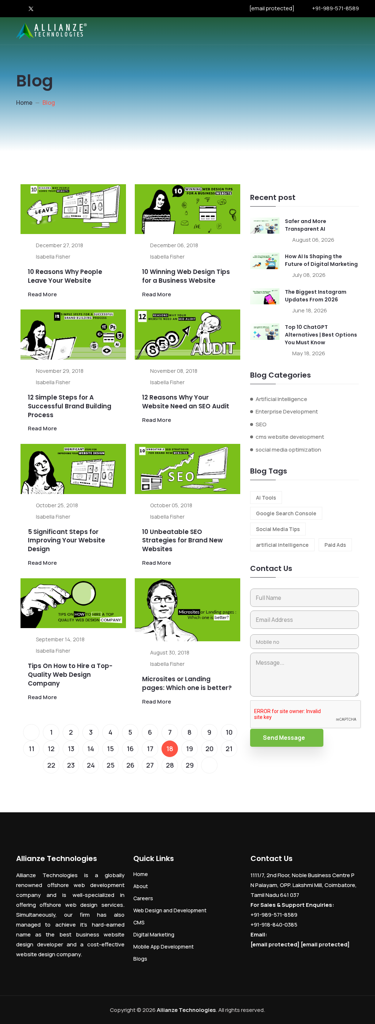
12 (51, 748)
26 (130, 765)
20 (209, 748)
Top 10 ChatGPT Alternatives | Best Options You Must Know (321, 334)
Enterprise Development (287, 411)
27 (150, 765)
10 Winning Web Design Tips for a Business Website (186, 276)
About (140, 886)
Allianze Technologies (186, 1010)
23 (71, 765)
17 (150, 748)
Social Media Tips (278, 529)
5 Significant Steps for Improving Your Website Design (66, 540)
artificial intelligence (282, 544)
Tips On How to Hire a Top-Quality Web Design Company (70, 674)
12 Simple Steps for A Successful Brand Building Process (69, 406)
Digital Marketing (153, 934)
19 (189, 748)
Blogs (140, 958)
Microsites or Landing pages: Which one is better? (187, 683)
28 (170, 765)
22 (51, 765)
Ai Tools (266, 497)
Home (24, 103)
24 (91, 765)
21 (229, 748)
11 (31, 748)
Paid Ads (335, 544)
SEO (261, 424)
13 (71, 748)
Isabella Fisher (53, 256)
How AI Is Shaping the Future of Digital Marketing (321, 260)
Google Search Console (286, 513)
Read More (42, 294)
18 (169, 748)
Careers (143, 898)
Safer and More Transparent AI (305, 225)
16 (130, 748)
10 (229, 732)
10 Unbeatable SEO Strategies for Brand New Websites (182, 540)
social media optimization (288, 449)
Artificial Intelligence (281, 399)
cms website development (290, 437)
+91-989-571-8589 (335, 8)
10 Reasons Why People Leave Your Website (65, 276)
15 (110, 748)
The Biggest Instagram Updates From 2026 (315, 295)
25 (111, 765)
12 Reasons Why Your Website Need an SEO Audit (185, 402)
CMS (139, 922)
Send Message (284, 738)
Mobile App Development (163, 946)
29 (190, 765)
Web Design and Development (170, 910)
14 (90, 748)
